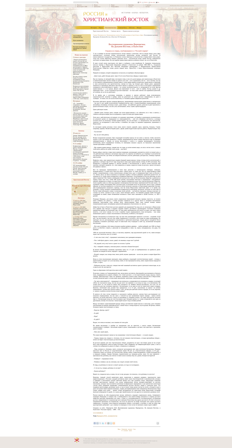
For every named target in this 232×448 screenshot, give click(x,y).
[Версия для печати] (158, 423)
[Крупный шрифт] (158, 41)
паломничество (112, 416)
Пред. (119, 429)
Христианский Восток (101, 31)
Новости (79, 5)
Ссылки (130, 6)
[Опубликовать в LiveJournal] (100, 423)
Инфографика (115, 6)
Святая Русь (122, 28)
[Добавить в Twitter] (103, 423)
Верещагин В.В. (102, 416)
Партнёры (131, 5)
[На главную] (116, 16)
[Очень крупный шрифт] (159, 41)
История (94, 28)
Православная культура (131, 31)
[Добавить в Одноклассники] (114, 423)
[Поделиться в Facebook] (95, 423)
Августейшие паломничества (78, 36)
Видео (113, 5)
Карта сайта (152, 2)
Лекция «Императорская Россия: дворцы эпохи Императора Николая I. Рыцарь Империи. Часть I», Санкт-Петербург (81, 138)
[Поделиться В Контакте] (97, 423)
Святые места (115, 31)
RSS (140, 2)
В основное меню (127, 430)
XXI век (132, 28)
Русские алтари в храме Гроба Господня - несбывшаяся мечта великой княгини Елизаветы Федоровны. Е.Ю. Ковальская (81, 80)
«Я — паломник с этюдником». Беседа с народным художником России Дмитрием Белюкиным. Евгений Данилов (80, 107)
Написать (146, 2)
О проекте (148, 5)
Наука (101, 28)
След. (134, 429)
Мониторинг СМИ (82, 6)
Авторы (147, 6)
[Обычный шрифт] (157, 41)
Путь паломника (78, 40)
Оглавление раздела (127, 429)
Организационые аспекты (81, 43)
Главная (95, 35)
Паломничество (110, 28)
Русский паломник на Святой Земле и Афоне (132, 35)
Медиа (139, 28)
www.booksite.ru (98, 413)
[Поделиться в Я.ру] (106, 423)
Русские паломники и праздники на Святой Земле (80, 48)
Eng (158, 2)
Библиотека (97, 6)
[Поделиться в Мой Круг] (111, 423)
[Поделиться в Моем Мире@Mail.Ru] (108, 423)
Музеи (96, 5)
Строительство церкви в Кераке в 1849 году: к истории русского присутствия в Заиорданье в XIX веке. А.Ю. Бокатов (81, 95)
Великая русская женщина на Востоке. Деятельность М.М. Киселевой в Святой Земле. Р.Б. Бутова (81, 88)
